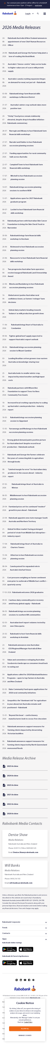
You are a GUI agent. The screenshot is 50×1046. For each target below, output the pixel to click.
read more (38, 5)
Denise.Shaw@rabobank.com (25, 852)
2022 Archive (12, 804)
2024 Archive (12, 776)
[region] (25, 1020)
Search (39, 13)
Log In (27, 14)
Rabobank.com (35, 998)
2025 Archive (12, 766)
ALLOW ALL (25, 1028)
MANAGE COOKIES (25, 1035)
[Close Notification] (47, 3)
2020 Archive (12, 814)
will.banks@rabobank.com (20, 883)
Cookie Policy (28, 1022)
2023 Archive (12, 785)
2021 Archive (12, 795)
